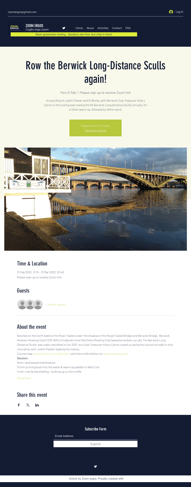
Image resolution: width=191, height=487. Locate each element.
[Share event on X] (28, 404)
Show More (24, 378)
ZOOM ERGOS (34, 25)
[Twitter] (64, 28)
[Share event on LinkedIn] (37, 404)
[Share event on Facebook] (19, 404)
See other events (95, 130)
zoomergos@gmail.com (22, 11)
